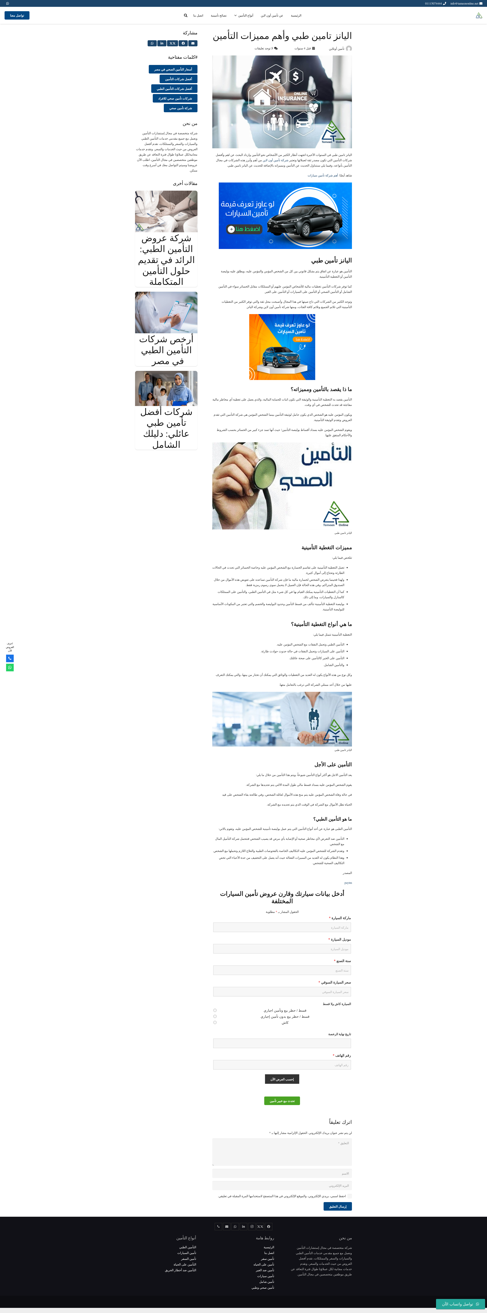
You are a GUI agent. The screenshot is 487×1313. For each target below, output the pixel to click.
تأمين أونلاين (336, 49)
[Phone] (10, 658)
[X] (260, 1226)
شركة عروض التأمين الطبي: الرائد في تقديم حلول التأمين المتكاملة (166, 259)
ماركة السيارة (340, 917)
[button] (185, 15)
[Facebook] (268, 1226)
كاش (285, 1022)
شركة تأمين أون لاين (276, 160)
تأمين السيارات (186, 1253)
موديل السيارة (339, 939)
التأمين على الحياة (185, 1264)
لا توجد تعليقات (264, 48)
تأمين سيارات (265, 1276)
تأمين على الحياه (264, 1264)
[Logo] (479, 15)
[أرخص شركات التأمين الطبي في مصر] (166, 294)
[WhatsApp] (8, 3)
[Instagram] (252, 1226)
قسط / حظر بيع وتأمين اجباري (285, 1010)
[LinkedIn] (243, 1226)
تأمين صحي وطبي (262, 1287)
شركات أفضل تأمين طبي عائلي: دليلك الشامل (166, 427)
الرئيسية (269, 1247)
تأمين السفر (188, 1258)
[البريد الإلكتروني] (227, 1226)
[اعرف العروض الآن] (10, 667)
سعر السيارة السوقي (334, 982)
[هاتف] (218, 1226)
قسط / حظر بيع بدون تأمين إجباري (285, 1016)
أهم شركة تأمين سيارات (323, 175)
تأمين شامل (266, 1282)
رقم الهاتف (342, 1055)
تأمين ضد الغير (265, 1270)
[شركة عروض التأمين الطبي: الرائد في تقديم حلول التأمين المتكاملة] (166, 193)
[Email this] (192, 43)
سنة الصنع (342, 960)
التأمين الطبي (187, 1247)
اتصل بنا (269, 1253)
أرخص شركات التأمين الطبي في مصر (166, 350)
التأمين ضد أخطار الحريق (180, 1270)
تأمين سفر (267, 1258)
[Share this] (183, 43)
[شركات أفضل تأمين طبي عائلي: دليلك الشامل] (166, 373)
